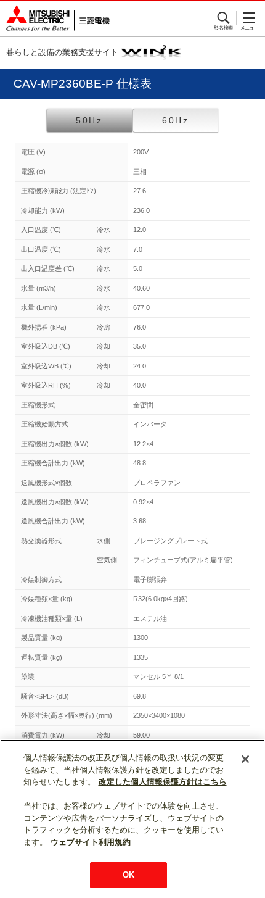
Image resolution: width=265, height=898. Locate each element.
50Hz (89, 120)
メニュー (249, 17)
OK (128, 874)
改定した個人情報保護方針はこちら (163, 781)
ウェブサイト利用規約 (91, 842)
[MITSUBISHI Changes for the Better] (55, 18)
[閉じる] (245, 759)
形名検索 (224, 17)
